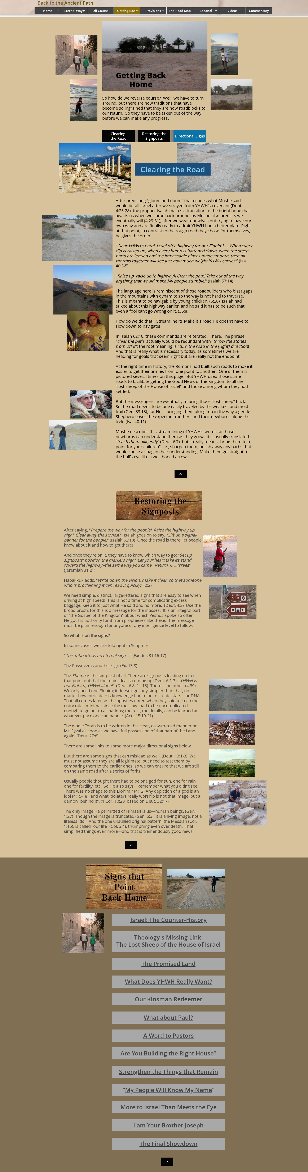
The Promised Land (168, 964)
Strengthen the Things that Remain (168, 1072)
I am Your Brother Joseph (168, 1125)
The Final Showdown (169, 1144)
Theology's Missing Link (167, 937)
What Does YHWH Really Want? (168, 981)
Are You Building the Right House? (168, 1053)
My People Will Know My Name (168, 1090)
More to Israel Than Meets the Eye (168, 1107)
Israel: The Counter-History (168, 920)
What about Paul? (168, 1017)
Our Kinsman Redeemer (168, 999)
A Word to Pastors (168, 1035)
